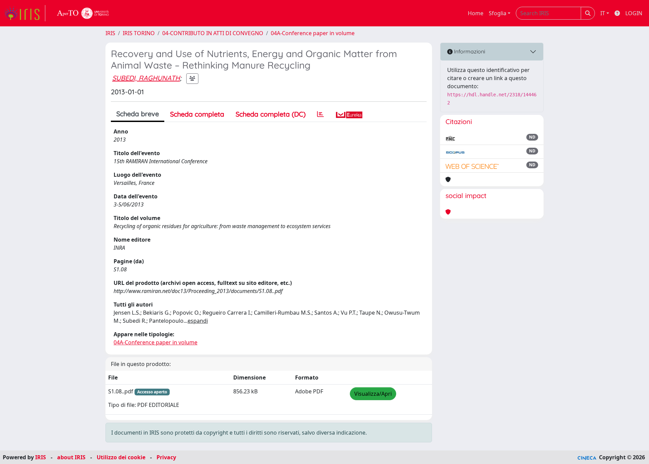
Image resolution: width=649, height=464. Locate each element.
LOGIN (633, 13)
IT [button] (602, 13)
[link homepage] (24, 13)
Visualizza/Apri (373, 393)
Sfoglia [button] (497, 13)
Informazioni (469, 51)
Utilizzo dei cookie (121, 457)
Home (475, 13)
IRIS (110, 33)
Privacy (166, 457)
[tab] (320, 114)
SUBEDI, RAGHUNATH (146, 78)
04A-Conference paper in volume (313, 33)
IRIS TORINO (139, 33)
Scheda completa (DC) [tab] (271, 114)
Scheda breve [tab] (137, 113)
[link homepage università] (83, 13)
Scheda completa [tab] (197, 114)
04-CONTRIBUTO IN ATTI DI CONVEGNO (212, 33)
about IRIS (71, 457)
